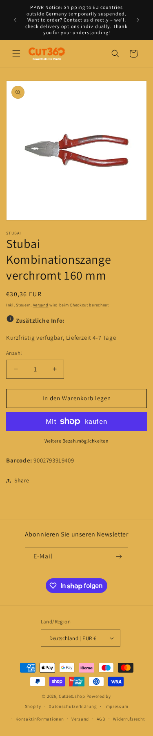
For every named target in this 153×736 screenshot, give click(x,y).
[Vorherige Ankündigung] (15, 20)
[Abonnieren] (119, 556)
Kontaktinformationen (40, 719)
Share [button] (21, 480)
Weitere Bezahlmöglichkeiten (76, 441)
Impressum (116, 706)
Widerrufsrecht (129, 719)
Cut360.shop (72, 696)
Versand (41, 305)
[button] (16, 54)
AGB (101, 719)
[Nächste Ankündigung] (138, 20)
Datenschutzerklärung (73, 706)
